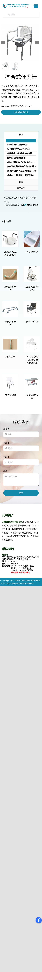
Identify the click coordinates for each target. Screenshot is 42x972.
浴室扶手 (10, 357)
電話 (6, 443)
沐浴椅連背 (10, 395)
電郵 (6, 457)
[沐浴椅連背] (10, 376)
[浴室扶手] (10, 337)
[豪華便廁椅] (32, 302)
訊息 (5, 470)
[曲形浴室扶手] (10, 267)
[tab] (21, 134)
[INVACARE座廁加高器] (10, 232)
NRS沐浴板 (32, 251)
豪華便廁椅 (32, 321)
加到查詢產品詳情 (21, 112)
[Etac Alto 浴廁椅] (32, 267)
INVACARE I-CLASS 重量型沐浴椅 (31, 360)
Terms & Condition (26, 583)
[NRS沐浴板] (32, 232)
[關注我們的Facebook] (39, 920)
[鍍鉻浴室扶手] (10, 302)
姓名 (6, 429)
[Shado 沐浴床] (32, 376)
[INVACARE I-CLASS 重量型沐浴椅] (32, 337)
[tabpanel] (21, 158)
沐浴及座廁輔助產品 (16, 106)
